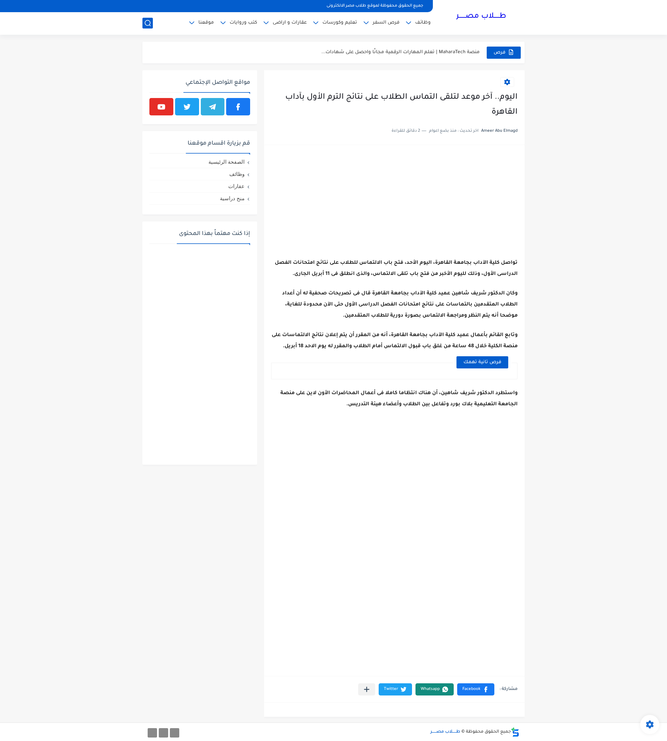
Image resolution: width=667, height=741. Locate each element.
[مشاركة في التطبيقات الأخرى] (366, 689)
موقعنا (206, 22)
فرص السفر (386, 22)
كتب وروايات (243, 22)
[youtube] (161, 106)
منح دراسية (232, 198)
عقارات (236, 186)
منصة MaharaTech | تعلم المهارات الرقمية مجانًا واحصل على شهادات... (400, 52)
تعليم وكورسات (339, 22)
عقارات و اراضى (290, 22)
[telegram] (213, 106)
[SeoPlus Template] (515, 732)
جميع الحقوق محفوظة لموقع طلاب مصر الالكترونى (375, 6)
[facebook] (238, 106)
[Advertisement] (394, 200)
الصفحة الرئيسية (226, 162)
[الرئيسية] (174, 733)
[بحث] (147, 23)
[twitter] (187, 106)
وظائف (423, 22)
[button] (475, 689)
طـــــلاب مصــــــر (481, 17)
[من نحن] (163, 733)
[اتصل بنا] (152, 733)
